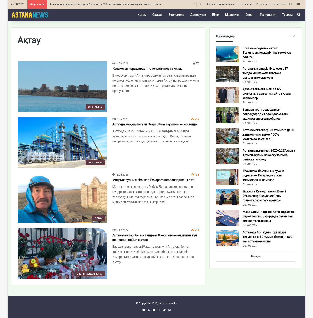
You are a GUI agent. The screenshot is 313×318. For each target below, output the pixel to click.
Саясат (157, 14)
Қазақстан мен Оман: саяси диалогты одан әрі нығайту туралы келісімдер (267, 93)
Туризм (287, 14)
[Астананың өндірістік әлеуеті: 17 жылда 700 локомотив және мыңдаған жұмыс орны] (227, 74)
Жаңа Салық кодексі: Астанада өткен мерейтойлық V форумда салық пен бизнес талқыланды (269, 216)
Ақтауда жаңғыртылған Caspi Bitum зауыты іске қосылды (154, 124)
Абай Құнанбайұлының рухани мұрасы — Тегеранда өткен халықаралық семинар (263, 175)
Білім (215, 14)
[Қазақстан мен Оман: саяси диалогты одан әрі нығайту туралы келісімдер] (227, 95)
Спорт (250, 14)
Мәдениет (232, 14)
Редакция (262, 4)
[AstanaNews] (29, 15)
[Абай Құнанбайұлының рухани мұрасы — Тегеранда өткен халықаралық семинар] (227, 177)
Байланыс (279, 4)
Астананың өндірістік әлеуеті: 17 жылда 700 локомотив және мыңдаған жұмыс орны (105, 4)
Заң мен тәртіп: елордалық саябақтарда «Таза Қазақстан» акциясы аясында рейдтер (265, 114)
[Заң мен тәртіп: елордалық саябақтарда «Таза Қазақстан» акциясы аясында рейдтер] (227, 115)
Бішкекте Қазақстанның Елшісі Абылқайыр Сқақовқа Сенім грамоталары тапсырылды (264, 196)
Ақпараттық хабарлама (221, 4)
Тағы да (256, 256)
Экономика (176, 14)
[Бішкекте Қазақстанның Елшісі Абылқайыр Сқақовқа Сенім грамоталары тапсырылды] (227, 197)
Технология (268, 14)
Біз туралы (246, 4)
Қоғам (142, 14)
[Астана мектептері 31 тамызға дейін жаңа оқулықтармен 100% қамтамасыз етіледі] (227, 136)
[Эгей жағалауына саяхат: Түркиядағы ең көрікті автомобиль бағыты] (227, 54)
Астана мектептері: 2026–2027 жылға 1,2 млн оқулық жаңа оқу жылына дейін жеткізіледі (269, 155)
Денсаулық (198, 14)
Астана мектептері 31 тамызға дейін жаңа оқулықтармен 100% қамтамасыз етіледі (268, 134)
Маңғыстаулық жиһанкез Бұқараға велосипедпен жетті (153, 180)
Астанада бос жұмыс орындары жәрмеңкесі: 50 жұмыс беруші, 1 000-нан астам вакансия (268, 237)
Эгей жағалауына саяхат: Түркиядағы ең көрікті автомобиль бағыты (267, 52)
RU (298, 4)
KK (290, 4)
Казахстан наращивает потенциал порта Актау (147, 69)
